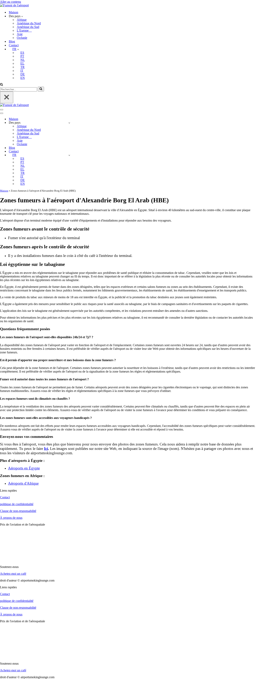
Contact (14, 45)
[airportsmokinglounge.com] (14, 5)
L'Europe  (24, 30)
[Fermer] (6, 97)
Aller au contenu (10, 1)
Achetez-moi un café (13, 573)
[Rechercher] (1, 84)
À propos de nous (11, 517)
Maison (13, 12)
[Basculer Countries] (69, 122)
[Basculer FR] (69, 155)
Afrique (22, 19)
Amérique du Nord (29, 23)
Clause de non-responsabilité (18, 511)
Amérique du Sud (28, 27)
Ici (46, 448)
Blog (12, 41)
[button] (22, 16)
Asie (20, 34)
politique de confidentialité (16, 504)
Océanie (22, 37)
